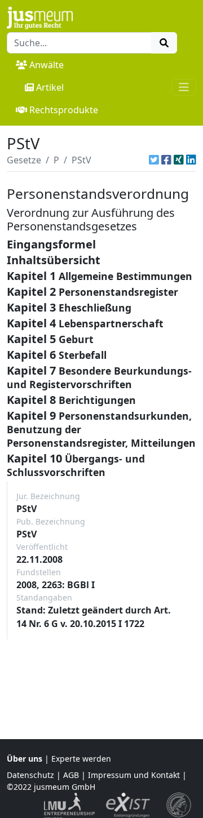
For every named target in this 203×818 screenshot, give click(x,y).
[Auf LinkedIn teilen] (191, 160)
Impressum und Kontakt (134, 775)
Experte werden (81, 758)
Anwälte (46, 65)
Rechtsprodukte (63, 110)
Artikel (50, 87)
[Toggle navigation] (183, 87)
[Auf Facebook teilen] (166, 160)
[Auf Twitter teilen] (154, 160)
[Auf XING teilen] (179, 160)
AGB (71, 775)
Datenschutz (30, 775)
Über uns (24, 758)
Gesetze (24, 160)
